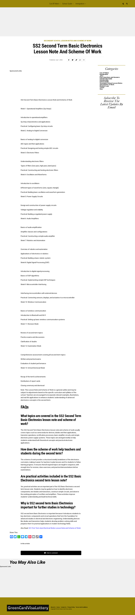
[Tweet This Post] (72, 60)
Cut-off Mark (54, 4)
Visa (101, 89)
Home (58, 607)
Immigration (79, 4)
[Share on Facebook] (68, 60)
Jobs (101, 76)
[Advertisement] (55, 23)
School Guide (67, 4)
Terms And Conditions (82, 607)
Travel (102, 87)
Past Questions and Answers (110, 77)
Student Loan (104, 86)
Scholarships (104, 80)
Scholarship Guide (106, 79)
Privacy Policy (71, 607)
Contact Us (63, 607)
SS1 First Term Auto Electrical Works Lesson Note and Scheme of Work (55, 528)
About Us (53, 607)
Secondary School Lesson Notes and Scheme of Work (111, 84)
